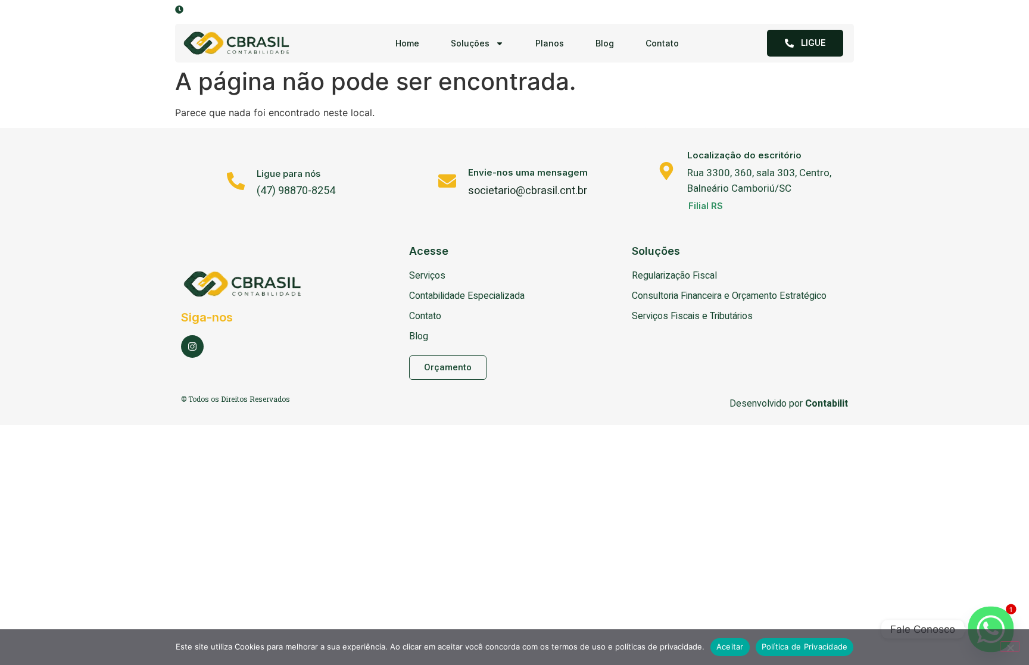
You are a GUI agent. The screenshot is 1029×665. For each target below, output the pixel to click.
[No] (1010, 646)
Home (407, 43)
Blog (604, 43)
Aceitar (730, 646)
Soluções (470, 43)
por (817, 403)
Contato (662, 43)
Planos (549, 43)
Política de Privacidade (805, 646)
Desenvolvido (758, 403)
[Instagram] (192, 346)
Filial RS (705, 205)
